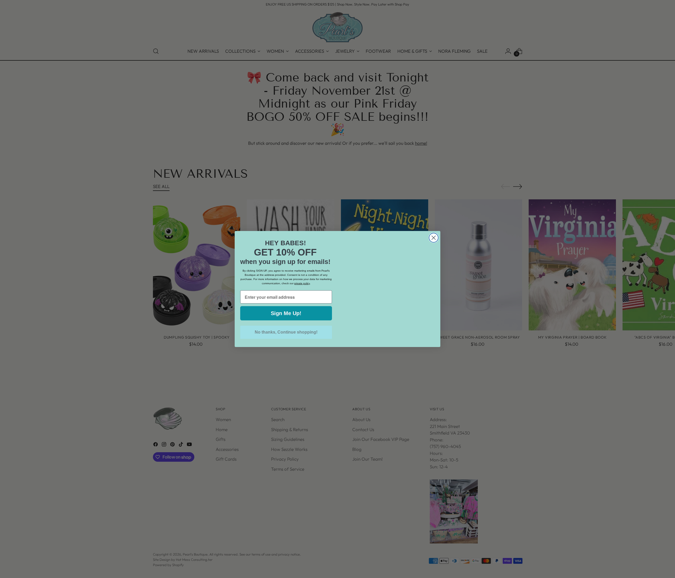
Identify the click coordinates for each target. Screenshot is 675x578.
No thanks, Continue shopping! (286, 332)
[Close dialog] (433, 227)
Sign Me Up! (286, 313)
